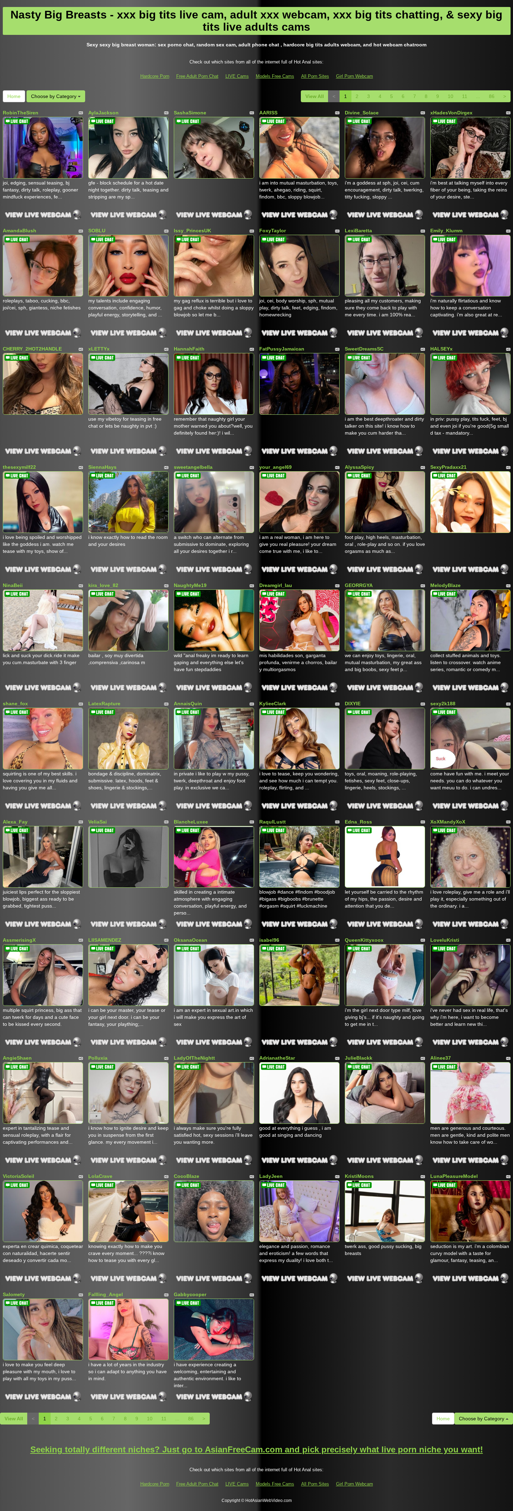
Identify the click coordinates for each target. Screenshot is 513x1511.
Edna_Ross (358, 822)
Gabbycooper (190, 1294)
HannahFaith (189, 349)
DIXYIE (352, 703)
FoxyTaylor (272, 230)
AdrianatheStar (277, 1058)
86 (492, 96)
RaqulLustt (272, 822)
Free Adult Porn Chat (197, 76)
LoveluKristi (444, 940)
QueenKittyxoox (364, 940)
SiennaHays (102, 467)
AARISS (268, 112)
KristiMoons (359, 1176)
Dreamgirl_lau (275, 585)
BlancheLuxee (191, 822)
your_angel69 (275, 467)
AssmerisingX (19, 940)
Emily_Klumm (446, 230)
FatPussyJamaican (281, 349)
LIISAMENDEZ (104, 940)
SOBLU (96, 230)
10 (450, 96)
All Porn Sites (315, 76)
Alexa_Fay (15, 822)
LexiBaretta (358, 230)
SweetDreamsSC (364, 349)
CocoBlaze (186, 1176)
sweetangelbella (193, 467)
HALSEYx (441, 349)
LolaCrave (100, 1176)
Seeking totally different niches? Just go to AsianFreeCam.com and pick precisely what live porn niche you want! (256, 1449)
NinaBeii (13, 585)
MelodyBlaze (445, 585)
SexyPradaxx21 (448, 467)
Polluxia (97, 1058)
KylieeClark (272, 703)
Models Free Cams (275, 76)
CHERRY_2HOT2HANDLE (32, 349)
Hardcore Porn (154, 76)
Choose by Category (54, 96)
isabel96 (269, 940)
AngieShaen (17, 1058)
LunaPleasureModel (454, 1176)
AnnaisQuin (188, 703)
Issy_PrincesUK (192, 230)
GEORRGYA (359, 585)
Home (14, 96)
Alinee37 (440, 1058)
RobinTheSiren (20, 112)
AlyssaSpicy (359, 467)
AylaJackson (103, 112)
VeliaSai (97, 822)
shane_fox (15, 703)
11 (464, 96)
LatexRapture (104, 703)
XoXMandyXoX (447, 822)
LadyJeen (271, 1176)
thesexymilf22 (19, 467)
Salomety (14, 1294)
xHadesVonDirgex (451, 112)
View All (314, 96)
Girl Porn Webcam (354, 76)
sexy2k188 (442, 703)
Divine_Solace (362, 112)
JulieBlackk (358, 1058)
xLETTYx (99, 349)
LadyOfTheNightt (194, 1058)
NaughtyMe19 (190, 585)
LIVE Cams (237, 76)
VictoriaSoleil (18, 1176)
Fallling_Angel (105, 1294)
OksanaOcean (190, 940)
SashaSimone (190, 112)
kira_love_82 (103, 585)
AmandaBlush (19, 230)
